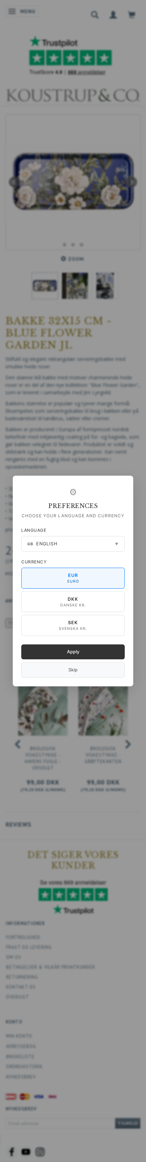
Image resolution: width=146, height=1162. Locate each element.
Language (33, 530)
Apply (73, 651)
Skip (73, 669)
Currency (33, 561)
